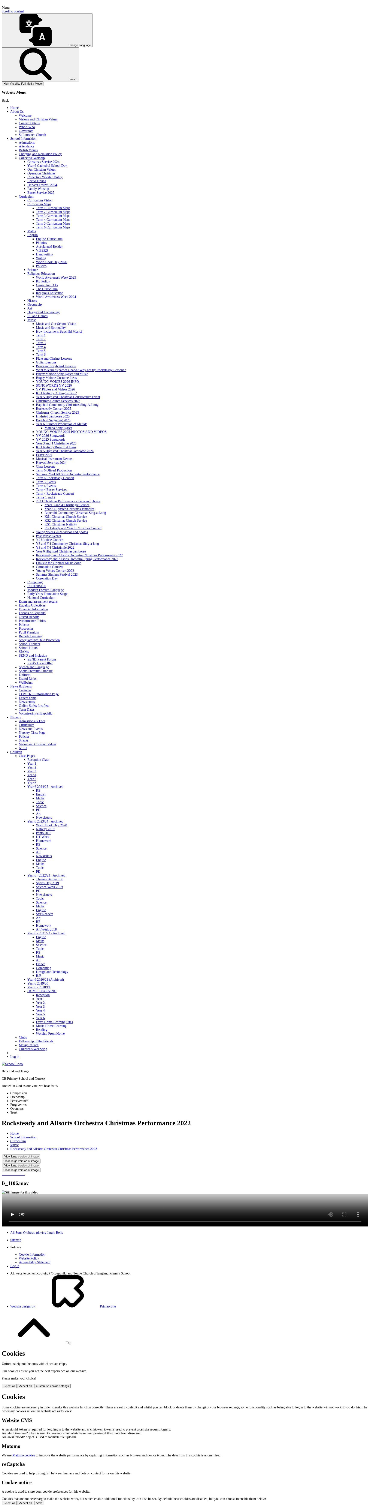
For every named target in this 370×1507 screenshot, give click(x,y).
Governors (26, 131)
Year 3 (31, 771)
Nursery (15, 717)
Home (14, 108)
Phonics (41, 243)
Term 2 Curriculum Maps (53, 212)
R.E (38, 975)
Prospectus (26, 628)
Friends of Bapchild (32, 613)
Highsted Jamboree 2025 (53, 416)
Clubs (23, 1037)
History (32, 300)
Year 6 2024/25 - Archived (45, 786)
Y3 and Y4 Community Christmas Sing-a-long (67, 543)
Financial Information (33, 609)
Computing (35, 582)
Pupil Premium (29, 632)
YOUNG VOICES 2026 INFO (57, 381)
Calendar (25, 690)
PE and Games (37, 316)
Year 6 (31, 783)
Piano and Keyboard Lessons (56, 366)
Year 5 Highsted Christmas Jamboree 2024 (65, 451)
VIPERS (42, 250)
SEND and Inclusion (33, 655)
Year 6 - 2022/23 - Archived (46, 875)
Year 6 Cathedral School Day (47, 165)
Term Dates (26, 709)
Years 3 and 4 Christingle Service (67, 505)
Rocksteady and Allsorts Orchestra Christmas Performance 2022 (79, 555)
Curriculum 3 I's (47, 285)
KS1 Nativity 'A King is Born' (56, 393)
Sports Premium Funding (36, 671)
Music (31, 320)
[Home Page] (12, 1064)
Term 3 (41, 343)
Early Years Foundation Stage (47, 594)
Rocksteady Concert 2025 (53, 408)
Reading (41, 1029)
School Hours (28, 648)
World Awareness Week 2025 (56, 277)
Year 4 (31, 775)
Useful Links (27, 678)
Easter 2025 (44, 455)
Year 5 (31, 779)
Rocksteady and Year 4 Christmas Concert (73, 528)
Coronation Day (47, 578)
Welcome (25, 115)
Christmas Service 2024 (43, 162)
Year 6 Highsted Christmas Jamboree (61, 551)
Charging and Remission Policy (40, 154)
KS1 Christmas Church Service (66, 516)
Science (32, 270)
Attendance (26, 146)
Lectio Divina (36, 181)
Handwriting (44, 254)
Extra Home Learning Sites (54, 1022)
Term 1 (41, 335)
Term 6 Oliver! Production (54, 470)
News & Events (21, 686)
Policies (41, 266)
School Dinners (29, 644)
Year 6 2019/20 (37, 983)
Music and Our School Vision (56, 324)
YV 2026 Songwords (50, 435)
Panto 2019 (43, 833)
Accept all (25, 1386)
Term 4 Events (46, 486)
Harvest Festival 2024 (42, 185)
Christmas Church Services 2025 (58, 401)
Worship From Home (50, 1033)
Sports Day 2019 (47, 883)
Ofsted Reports (29, 617)
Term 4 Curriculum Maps (53, 219)
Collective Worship (32, 158)
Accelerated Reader (49, 246)
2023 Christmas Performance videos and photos (68, 501)
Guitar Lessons (46, 362)
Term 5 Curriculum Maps (53, 223)
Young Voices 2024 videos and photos (62, 532)
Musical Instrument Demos (54, 459)
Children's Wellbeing (33, 1049)
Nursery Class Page (32, 732)
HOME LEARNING (42, 991)
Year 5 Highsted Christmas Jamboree (69, 509)
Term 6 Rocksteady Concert (55, 478)
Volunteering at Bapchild (35, 713)
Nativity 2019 (45, 829)
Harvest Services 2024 (51, 462)
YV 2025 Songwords (50, 439)
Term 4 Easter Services (51, 489)
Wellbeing (26, 682)
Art (29, 308)
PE (38, 810)
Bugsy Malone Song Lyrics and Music (62, 374)
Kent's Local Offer (40, 663)
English (32, 235)
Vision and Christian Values (37, 744)
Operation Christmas (41, 173)
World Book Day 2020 (51, 825)
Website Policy (29, 1258)
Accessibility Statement (34, 1262)
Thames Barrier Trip (49, 879)
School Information (23, 138)
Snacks (23, 740)
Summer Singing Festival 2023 (57, 574)
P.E (38, 952)
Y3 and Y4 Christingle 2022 (55, 547)
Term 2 (41, 339)
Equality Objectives (32, 605)
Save (39, 1503)
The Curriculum (47, 289)
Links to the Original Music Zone (58, 563)
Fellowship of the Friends (36, 1041)
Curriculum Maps (39, 204)
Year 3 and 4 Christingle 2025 (56, 443)
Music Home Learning (51, 1026)
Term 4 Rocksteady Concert (55, 493)
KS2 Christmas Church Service (66, 520)
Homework (43, 840)
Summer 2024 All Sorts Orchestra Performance (68, 474)
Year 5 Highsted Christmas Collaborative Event (68, 397)
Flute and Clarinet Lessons (54, 358)
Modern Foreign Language (45, 590)
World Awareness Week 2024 (56, 297)
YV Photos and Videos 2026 (55, 389)
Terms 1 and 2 (45, 497)
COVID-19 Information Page (39, 694)
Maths (31, 231)
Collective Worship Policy (45, 177)
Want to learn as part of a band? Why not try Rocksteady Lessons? (81, 370)
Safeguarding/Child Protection (39, 640)
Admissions (27, 142)
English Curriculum (49, 239)
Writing (41, 258)
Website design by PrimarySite (63, 1306)
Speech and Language (34, 667)
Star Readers (44, 914)
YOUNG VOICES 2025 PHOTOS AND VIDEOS (71, 432)
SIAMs (24, 651)
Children (16, 752)
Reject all (9, 1386)
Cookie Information (32, 1254)
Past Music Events (48, 536)
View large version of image (21, 1156)
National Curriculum (41, 597)
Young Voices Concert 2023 (55, 570)
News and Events (31, 729)
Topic (40, 802)
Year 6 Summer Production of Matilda (61, 424)
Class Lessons (45, 466)
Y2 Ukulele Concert (49, 540)
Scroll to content (13, 11)
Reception (43, 995)
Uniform (24, 675)
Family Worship (38, 189)
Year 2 (31, 767)
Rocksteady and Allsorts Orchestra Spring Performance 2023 (77, 559)
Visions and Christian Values (38, 119)
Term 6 (41, 354)
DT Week (42, 837)
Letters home (27, 698)
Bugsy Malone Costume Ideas (56, 378)
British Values (28, 150)
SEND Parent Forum (41, 659)
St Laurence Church (32, 135)
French (40, 964)
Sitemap (15, 1240)
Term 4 (41, 347)
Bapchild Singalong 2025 (53, 420)
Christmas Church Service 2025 (57, 412)
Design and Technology (43, 312)
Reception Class (38, 759)
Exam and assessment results (38, 601)
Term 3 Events (46, 482)
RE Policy (43, 281)
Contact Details (29, 123)
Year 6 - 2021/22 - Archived (46, 933)
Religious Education (41, 273)
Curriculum (26, 196)
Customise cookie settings (52, 1386)
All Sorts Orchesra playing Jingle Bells (36, 1232)
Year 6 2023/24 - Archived (45, 821)
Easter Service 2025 (40, 192)
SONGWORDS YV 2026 (54, 385)
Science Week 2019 (49, 887)
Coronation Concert (49, 567)
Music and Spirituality (51, 327)
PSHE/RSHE (36, 586)
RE (38, 790)
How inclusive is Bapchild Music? (59, 331)
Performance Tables (32, 621)
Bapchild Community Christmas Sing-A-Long (67, 405)
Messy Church (29, 1045)
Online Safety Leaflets (34, 705)
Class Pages (27, 756)
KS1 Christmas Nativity (61, 524)
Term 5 (41, 351)
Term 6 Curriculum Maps (53, 227)
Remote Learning (30, 636)
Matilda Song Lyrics (58, 428)
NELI (23, 748)
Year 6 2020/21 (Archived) (45, 979)
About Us (17, 111)
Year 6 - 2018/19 (38, 987)
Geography (35, 304)
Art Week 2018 (46, 929)
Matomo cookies (23, 1455)
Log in (14, 1056)
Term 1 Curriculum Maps (53, 208)
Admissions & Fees (32, 721)
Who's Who (27, 127)
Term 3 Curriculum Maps (53, 216)
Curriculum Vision (39, 200)
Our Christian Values (41, 169)
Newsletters (27, 702)
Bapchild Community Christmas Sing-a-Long (75, 513)
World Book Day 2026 (51, 262)
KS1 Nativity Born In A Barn (56, 447)
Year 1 (31, 763)
